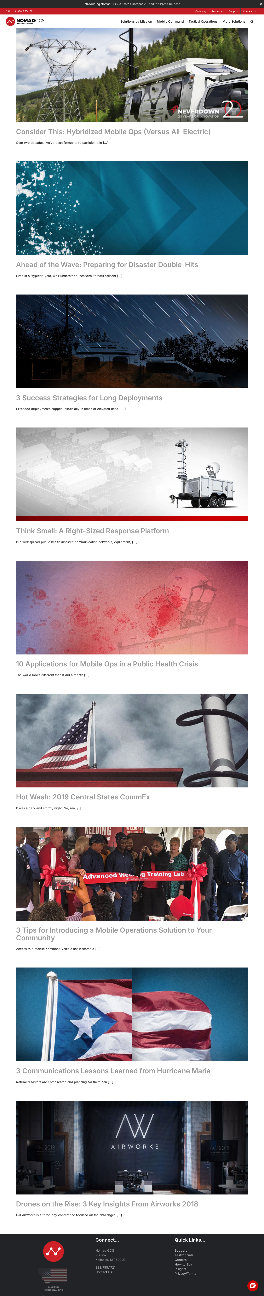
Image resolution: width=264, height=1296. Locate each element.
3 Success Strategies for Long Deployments (89, 398)
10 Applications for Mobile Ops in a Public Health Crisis (107, 664)
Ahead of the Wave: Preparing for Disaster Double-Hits (107, 264)
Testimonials (184, 1255)
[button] (251, 21)
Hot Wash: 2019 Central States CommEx (83, 797)
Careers (181, 1260)
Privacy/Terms (185, 1274)
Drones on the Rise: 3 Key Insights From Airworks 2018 (107, 1204)
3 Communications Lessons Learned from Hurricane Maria (113, 1071)
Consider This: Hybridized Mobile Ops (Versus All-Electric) (113, 131)
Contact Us (103, 1272)
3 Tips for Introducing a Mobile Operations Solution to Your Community (114, 934)
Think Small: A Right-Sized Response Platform (92, 531)
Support (181, 1250)
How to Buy (183, 1264)
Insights (180, 1269)
